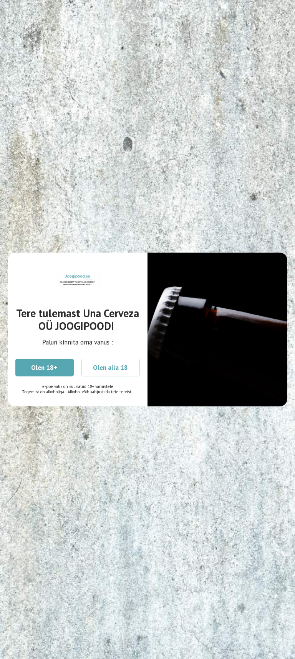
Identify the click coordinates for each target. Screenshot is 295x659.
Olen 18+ (44, 367)
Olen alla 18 (110, 367)
